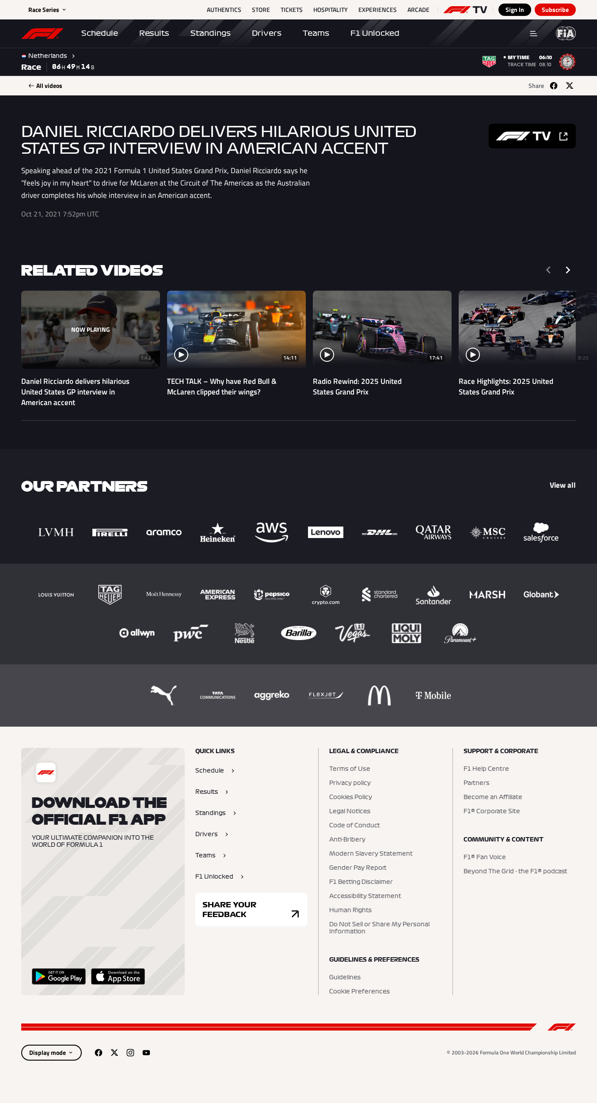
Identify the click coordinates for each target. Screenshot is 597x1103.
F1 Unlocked (374, 33)
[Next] (568, 270)
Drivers (266, 33)
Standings (210, 33)
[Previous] (548, 270)
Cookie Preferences (359, 991)
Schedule (99, 33)
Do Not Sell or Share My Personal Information (379, 928)
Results (154, 33)
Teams (316, 33)
